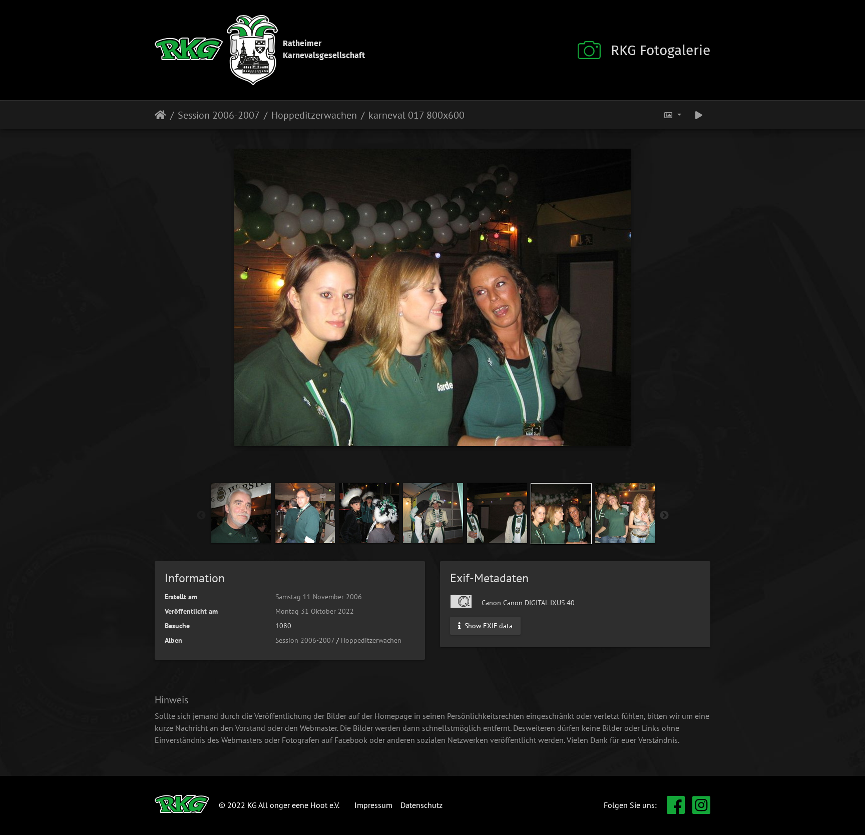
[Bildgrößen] (672, 115)
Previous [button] (201, 516)
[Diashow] (698, 115)
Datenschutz (421, 805)
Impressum (373, 805)
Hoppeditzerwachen (314, 115)
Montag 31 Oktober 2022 (314, 611)
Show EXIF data (488, 625)
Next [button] (664, 516)
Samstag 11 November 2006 (318, 596)
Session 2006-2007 (219, 115)
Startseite (160, 115)
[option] (241, 513)
